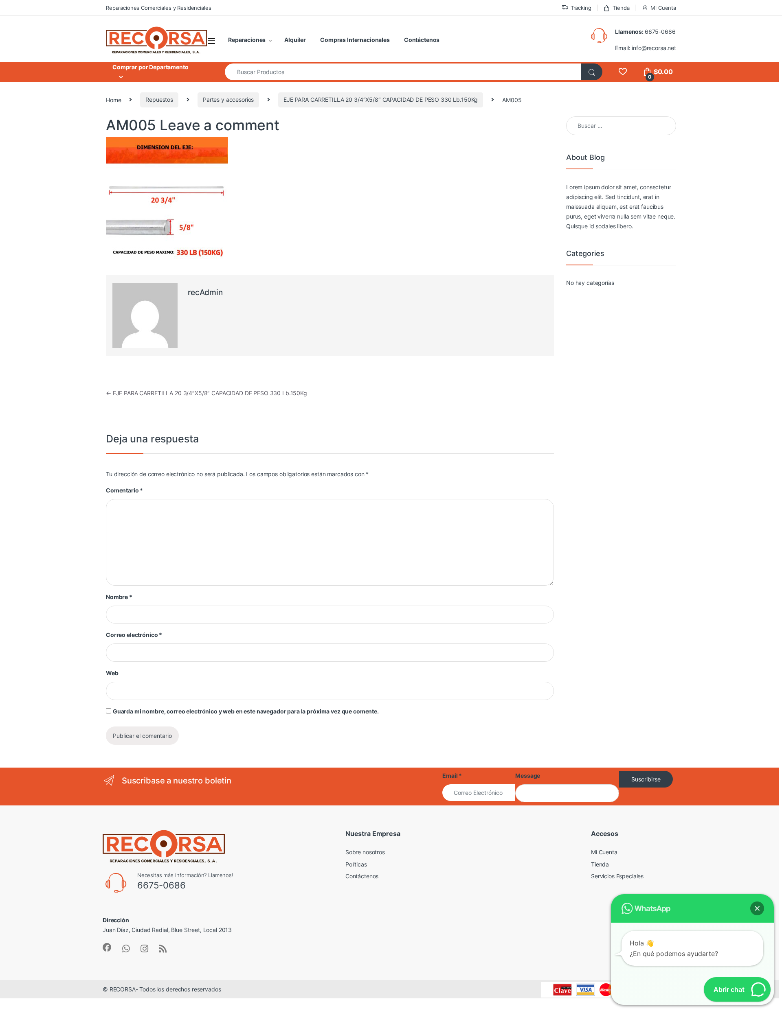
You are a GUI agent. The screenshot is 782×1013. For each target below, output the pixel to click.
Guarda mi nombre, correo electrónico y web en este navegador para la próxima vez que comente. (246, 711)
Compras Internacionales (355, 39)
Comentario (124, 490)
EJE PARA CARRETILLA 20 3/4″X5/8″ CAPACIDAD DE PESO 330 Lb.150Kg (380, 99)
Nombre (119, 596)
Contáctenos (421, 39)
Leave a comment (219, 124)
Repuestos (159, 99)
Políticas (356, 864)
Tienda (621, 7)
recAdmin (205, 292)
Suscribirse (646, 779)
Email (452, 775)
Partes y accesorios (228, 99)
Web (112, 672)
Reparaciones (247, 39)
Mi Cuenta (663, 7)
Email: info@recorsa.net (645, 47)
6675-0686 (660, 31)
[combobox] (403, 71)
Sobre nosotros (365, 852)
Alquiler (295, 39)
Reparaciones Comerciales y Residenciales (158, 7)
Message (527, 775)
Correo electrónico (134, 634)
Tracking (581, 7)
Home (113, 99)
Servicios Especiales (617, 876)
